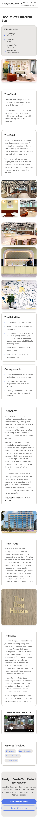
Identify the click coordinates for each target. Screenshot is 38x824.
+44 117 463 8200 (30, 2)
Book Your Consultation (19, 802)
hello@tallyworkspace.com (29, 4)
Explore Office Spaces (19, 808)
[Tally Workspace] (10, 4)
